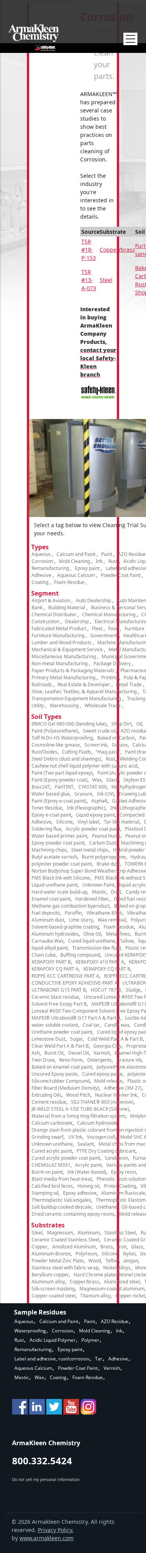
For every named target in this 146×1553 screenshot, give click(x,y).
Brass (106, 1246)
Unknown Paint (98, 885)
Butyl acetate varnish (54, 857)
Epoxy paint (87, 568)
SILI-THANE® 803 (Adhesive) (102, 1102)
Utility (38, 705)
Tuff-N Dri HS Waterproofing (62, 737)
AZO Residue (132, 554)
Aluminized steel (122, 1281)
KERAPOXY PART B (51, 962)
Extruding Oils (47, 1095)
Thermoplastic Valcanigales (61, 1200)
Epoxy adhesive (80, 1193)
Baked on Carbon (116, 737)
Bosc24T (41, 787)
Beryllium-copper (50, 1274)
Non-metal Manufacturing (60, 663)
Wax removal (112, 920)
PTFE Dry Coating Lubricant (106, 1151)
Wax (97, 779)
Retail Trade (129, 684)
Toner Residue (47, 808)
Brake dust (108, 864)
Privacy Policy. (56, 1530)
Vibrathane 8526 (104, 913)
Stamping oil (45, 1193)
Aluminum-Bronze (51, 1253)
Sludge (133, 990)
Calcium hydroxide (97, 1123)
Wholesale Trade (102, 705)
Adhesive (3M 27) (123, 1088)
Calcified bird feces (52, 1186)
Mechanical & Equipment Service (67, 649)
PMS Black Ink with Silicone (61, 878)
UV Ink (75, 1137)
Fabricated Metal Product (59, 628)
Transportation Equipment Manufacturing (76, 698)
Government (104, 635)
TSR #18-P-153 (88, 249)
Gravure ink (129, 1060)
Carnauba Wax (47, 941)
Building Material (66, 607)
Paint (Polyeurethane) (55, 730)
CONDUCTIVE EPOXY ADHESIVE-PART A (75, 983)
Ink (99, 561)
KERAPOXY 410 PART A (100, 962)
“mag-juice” (108, 751)
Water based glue (51, 794)
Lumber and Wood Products (61, 642)
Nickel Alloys (116, 1267)
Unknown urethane (52, 1144)
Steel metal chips (89, 850)
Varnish (101, 1053)
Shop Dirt (121, 723)
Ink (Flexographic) (86, 808)
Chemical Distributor (54, 614)
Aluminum (88, 1232)
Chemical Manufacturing (108, 614)
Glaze (112, 779)
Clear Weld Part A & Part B (60, 1046)
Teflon (112, 1260)
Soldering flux (46, 829)
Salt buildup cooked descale (61, 1207)
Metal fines (118, 934)
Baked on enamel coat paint (62, 1067)
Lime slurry (81, 920)
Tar (98, 1358)
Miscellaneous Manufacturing (64, 656)
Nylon (129, 1253)
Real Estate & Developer (84, 684)
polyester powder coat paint (62, 864)
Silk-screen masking (53, 1288)
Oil (139, 723)
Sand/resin (116, 1158)
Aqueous (41, 554)
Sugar (76, 1039)
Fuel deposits (46, 913)
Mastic (99, 892)
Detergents (99, 1060)
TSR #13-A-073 (88, 280)
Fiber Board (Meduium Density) (65, 1088)
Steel (106, 280)
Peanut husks (106, 836)
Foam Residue (69, 582)
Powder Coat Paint (121, 575)
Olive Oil (92, 934)
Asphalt (99, 801)
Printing (109, 677)
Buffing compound (80, 955)
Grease (120, 744)
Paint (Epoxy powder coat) (60, 779)
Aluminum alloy (48, 1281)
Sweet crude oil (99, 730)
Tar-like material (121, 822)
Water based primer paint (59, 836)
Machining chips (49, 850)
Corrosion (42, 561)
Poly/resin (86, 1253)
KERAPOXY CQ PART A (55, 969)
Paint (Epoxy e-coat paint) (59, 801)
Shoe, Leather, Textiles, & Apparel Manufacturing (84, 691)
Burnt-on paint (47, 1172)
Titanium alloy (95, 1295)
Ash (36, 1053)
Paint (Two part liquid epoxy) (62, 772)
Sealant (85, 1144)
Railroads (42, 684)
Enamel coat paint (51, 899)
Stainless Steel (120, 1232)
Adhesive (41, 575)
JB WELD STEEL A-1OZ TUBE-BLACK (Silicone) (80, 1109)
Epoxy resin (123, 1172)
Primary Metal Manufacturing (63, 677)
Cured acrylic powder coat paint (66, 1158)
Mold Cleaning (74, 561)
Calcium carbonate (52, 1123)
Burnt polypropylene (104, 857)
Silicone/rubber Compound (61, 1081)
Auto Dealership (93, 600)
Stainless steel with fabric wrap (65, 1267)
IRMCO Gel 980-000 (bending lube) (69, 723)
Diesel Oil (78, 1053)
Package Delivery (112, 663)
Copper (39, 1246)
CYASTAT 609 (92, 787)
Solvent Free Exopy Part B (59, 1004)
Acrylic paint (88, 1165)
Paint (106, 554)
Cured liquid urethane (91, 941)
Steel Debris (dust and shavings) (66, 758)
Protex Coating (120, 1186)
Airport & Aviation (51, 600)
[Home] (34, 37)
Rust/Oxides (44, 751)
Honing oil (88, 1186)
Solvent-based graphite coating (65, 927)
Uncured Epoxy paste (54, 1074)
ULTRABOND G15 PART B (59, 990)
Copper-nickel (130, 1295)
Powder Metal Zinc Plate (58, 1260)
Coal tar (91, 1025)
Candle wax (116, 1025)
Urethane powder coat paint (62, 1032)
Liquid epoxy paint (95, 815)
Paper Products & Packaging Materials (73, 670)
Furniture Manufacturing (58, 635)
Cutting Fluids (76, 751)
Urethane (106, 1207)
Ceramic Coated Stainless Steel (65, 1239)
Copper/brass (117, 249)
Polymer (90, 1340)
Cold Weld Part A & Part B (115, 1039)
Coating (40, 582)
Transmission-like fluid (96, 948)
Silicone (64, 822)
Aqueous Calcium (76, 575)
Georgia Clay (107, 1046)
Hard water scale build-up (59, 892)
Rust (113, 561)
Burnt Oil (53, 1053)
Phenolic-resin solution (121, 1179)
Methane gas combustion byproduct (70, 906)
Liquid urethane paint (54, 885)
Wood (94, 1260)
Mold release (108, 1081)
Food (113, 628)
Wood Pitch (78, 1095)
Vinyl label (88, 822)
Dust (116, 892)
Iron (122, 1246)
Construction (45, 621)
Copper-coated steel (54, 1295)
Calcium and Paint (75, 554)
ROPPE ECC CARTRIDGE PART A (65, 976)
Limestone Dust (48, 1039)
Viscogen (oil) (101, 1137)
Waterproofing (30, 1330)
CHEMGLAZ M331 (51, 1165)
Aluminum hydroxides (55, 934)
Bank (37, 607)
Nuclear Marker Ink (116, 1095)
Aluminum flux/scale (123, 1193)
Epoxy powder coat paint (58, 843)
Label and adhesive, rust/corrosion (51, 1358)
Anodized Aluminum (74, 1246)
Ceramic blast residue (55, 997)
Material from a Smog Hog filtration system (78, 1116)
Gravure (83, 794)
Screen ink (95, 744)
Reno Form (71, 1060)
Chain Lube (44, 955)
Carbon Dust (102, 843)
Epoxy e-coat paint (51, 815)
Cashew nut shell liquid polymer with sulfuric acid (84, 765)
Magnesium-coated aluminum (111, 1288)
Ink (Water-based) (86, 1172)
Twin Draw (43, 1060)
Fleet (97, 628)
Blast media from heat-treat (62, 1179)
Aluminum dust (48, 920)
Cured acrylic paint (52, 1151)
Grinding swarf (47, 1137)
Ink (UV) (105, 794)
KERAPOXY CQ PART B (106, 969)
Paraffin (73, 913)
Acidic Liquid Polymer (53, 1340)
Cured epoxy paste (102, 1074)
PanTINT (64, 787)
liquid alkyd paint (50, 948)
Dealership (77, 621)
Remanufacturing (50, 568)
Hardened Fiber (92, 899)
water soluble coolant (55, 1025)
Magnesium (60, 1232)
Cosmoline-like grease (56, 744)
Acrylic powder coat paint (93, 829)
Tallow (127, 941)
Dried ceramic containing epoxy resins (73, 1214)
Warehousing (64, 705)
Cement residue (49, 1102)
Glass (137, 1246)
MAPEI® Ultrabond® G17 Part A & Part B (76, 1018)
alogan (130, 1260)
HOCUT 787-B (106, 990)
